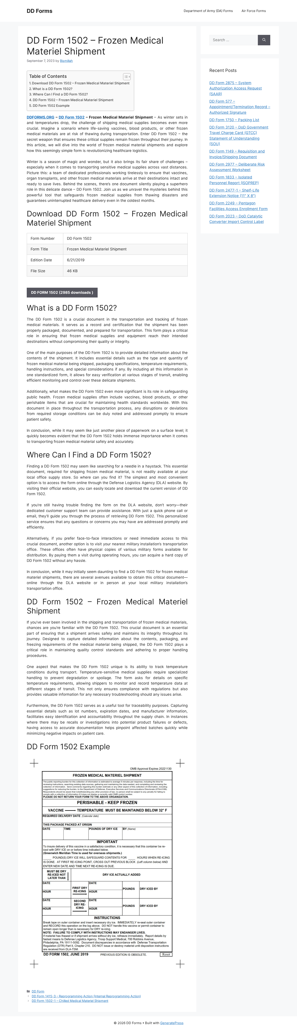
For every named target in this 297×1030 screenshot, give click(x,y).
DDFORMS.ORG (40, 117)
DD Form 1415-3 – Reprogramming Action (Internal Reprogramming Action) (86, 996)
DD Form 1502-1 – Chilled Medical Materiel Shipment (70, 1001)
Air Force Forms (254, 11)
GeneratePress (172, 1023)
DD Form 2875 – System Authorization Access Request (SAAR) (235, 88)
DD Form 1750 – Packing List (234, 120)
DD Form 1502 (72, 117)
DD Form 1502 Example (51, 106)
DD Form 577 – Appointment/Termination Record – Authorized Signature (239, 107)
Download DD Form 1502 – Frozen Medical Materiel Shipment (81, 83)
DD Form (38, 991)
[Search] (264, 40)
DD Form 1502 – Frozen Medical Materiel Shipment (73, 100)
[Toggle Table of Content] (125, 76)
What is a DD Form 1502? (52, 89)
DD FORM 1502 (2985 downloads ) (62, 292)
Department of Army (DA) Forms (208, 11)
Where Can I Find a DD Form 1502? (60, 94)
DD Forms (39, 11)
